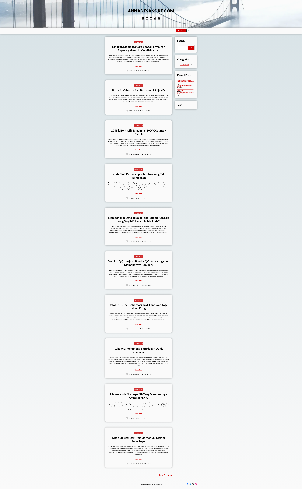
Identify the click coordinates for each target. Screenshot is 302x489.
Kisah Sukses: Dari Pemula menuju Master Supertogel (138, 439)
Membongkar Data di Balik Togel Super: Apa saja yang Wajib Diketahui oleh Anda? (138, 219)
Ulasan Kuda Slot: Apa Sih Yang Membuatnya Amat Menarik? (138, 395)
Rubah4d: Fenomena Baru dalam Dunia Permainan (138, 350)
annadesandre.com (151, 10)
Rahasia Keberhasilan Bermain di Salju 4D (138, 90)
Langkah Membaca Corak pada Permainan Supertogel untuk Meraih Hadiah (138, 48)
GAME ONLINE (138, 42)
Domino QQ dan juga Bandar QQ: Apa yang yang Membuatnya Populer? (138, 263)
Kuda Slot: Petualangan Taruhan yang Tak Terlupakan (138, 175)
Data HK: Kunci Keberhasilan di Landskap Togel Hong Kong (139, 306)
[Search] (191, 48)
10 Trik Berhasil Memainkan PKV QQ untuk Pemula (138, 132)
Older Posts (164, 475)
